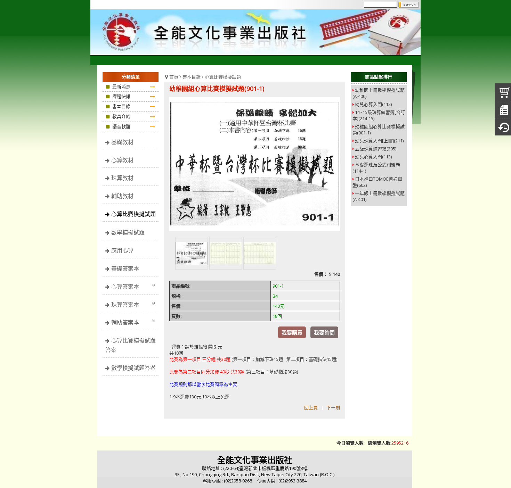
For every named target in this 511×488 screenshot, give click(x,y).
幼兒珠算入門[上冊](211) (379, 141)
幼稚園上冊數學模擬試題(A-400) (378, 93)
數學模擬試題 (128, 232)
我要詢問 (324, 332)
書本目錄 (191, 77)
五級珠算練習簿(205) (375, 149)
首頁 (173, 77)
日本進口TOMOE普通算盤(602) (377, 182)
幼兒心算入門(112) (373, 104)
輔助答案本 (125, 322)
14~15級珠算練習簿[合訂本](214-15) (378, 115)
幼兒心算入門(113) (373, 157)
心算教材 (122, 160)
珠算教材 (122, 178)
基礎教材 (122, 142)
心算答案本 (125, 286)
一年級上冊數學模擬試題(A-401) (378, 196)
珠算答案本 (125, 304)
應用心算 (122, 250)
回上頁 (311, 407)
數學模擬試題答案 (133, 368)
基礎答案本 (125, 268)
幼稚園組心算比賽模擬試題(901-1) (378, 129)
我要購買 (292, 332)
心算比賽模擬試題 (133, 214)
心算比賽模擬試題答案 (130, 345)
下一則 (333, 407)
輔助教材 (122, 196)
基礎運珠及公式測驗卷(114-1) (376, 168)
